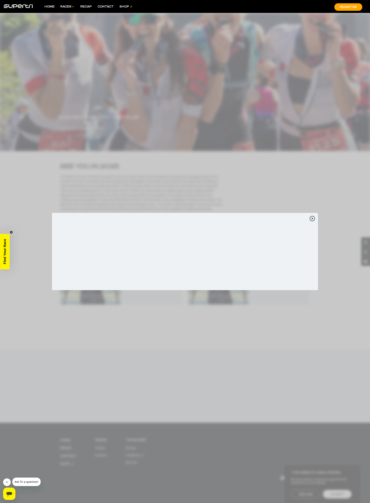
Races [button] (65, 6)
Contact (106, 6)
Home (50, 6)
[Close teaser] (11, 232)
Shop (124, 6)
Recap (86, 6)
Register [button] (348, 6)
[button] (5, 251)
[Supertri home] (18, 6)
